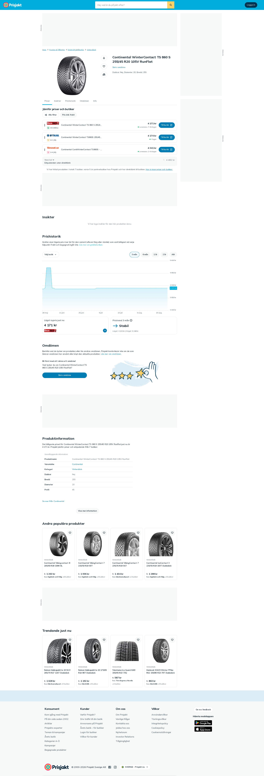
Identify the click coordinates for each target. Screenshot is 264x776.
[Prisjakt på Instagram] (115, 767)
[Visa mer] (44, 125)
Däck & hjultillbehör (76, 50)
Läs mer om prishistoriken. (91, 245)
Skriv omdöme (118, 67)
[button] (104, 58)
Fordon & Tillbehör (57, 50)
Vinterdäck (91, 50)
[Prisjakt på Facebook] (109, 767)
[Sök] (170, 5)
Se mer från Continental (53, 501)
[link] (58, 554)
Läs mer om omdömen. (111, 354)
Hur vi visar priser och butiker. (159, 169)
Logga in (251, 5)
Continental (77, 464)
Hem (44, 50)
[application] (109, 287)
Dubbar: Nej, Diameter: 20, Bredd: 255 (129, 72)
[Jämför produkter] (104, 75)
